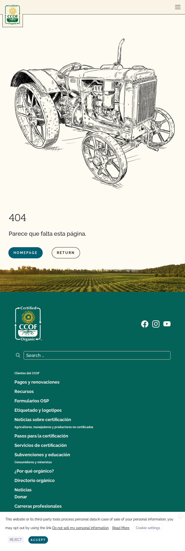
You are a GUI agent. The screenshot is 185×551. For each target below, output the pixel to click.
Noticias (23, 489)
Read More (120, 528)
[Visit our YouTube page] (167, 323)
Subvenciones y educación (42, 454)
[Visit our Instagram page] (155, 323)
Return (66, 253)
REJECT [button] (16, 540)
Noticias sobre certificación (42, 419)
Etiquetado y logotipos (38, 410)
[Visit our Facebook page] (144, 323)
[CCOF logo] (12, 14)
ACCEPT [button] (38, 540)
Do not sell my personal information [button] (80, 528)
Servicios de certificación (40, 445)
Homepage (25, 253)
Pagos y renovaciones (36, 382)
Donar (20, 496)
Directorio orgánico (34, 480)
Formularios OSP (31, 400)
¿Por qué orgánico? (34, 471)
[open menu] (178, 7)
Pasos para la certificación (41, 435)
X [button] (181, 516)
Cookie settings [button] (148, 528)
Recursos (24, 391)
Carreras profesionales (38, 506)
